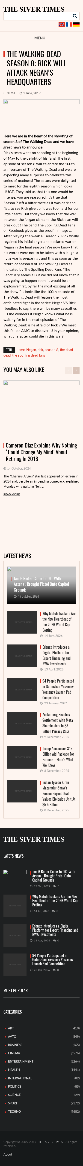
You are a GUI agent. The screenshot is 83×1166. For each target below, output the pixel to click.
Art (11, 1028)
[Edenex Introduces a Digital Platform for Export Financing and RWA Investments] (15, 935)
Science (14, 1095)
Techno (14, 1111)
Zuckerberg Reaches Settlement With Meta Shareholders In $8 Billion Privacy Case (57, 723)
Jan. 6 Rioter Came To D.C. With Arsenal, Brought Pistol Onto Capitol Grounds (53, 876)
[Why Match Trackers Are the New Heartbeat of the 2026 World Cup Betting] (15, 906)
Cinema (9, 93)
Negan (31, 350)
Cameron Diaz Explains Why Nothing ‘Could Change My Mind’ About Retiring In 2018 (41, 452)
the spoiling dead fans (28, 355)
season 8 (51, 350)
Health (14, 1070)
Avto (12, 1036)
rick (40, 350)
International (20, 1078)
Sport (13, 1103)
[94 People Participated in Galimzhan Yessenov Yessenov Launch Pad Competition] (15, 964)
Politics (14, 1086)
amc (22, 350)
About (7, 1154)
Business (15, 1045)
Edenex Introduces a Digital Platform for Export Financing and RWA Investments (56, 655)
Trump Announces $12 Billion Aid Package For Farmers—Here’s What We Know (58, 757)
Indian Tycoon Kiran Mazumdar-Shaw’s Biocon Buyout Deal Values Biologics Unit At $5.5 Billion (58, 793)
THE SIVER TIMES (50, 1142)
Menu (39, 38)
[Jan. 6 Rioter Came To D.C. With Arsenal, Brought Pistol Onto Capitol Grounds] (15, 876)
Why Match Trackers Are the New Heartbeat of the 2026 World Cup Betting (59, 622)
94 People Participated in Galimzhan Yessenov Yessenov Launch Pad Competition (58, 689)
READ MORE (11, 494)
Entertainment (20, 1061)
